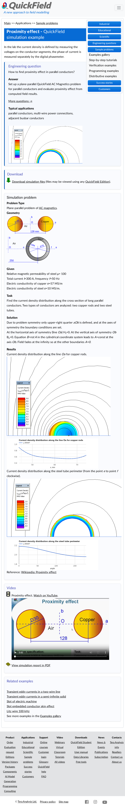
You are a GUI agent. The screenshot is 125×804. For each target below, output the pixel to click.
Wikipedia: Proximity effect (38, 572)
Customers (104, 89)
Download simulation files (28, 181)
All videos (60, 762)
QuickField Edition (97, 181)
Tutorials (59, 757)
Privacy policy (48, 801)
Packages (10, 767)
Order (10, 742)
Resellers (116, 752)
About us (117, 762)
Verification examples (102, 65)
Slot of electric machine (22, 701)
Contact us (117, 757)
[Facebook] (87, 801)
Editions (10, 757)
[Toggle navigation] (119, 8)
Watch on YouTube (45, 595)
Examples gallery (99, 54)
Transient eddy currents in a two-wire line (33, 691)
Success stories (104, 83)
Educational (104, 30)
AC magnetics (48, 208)
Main (7, 23)
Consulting (10, 791)
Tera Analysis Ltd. (27, 801)
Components (10, 772)
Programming (10, 786)
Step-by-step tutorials (103, 60)
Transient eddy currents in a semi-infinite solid (36, 696)
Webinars (60, 742)
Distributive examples (103, 76)
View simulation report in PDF (31, 665)
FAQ (43, 776)
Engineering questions (104, 43)
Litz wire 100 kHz (18, 711)
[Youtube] (104, 801)
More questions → (20, 101)
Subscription (101, 757)
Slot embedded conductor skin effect (30, 706)
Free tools (81, 762)
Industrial (104, 24)
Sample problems (104, 49)
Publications (101, 752)
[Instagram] (95, 801)
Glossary (43, 762)
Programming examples (104, 71)
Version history (10, 762)
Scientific (104, 37)
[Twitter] (78, 801)
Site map (63, 801)
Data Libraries (81, 757)
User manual (81, 752)
